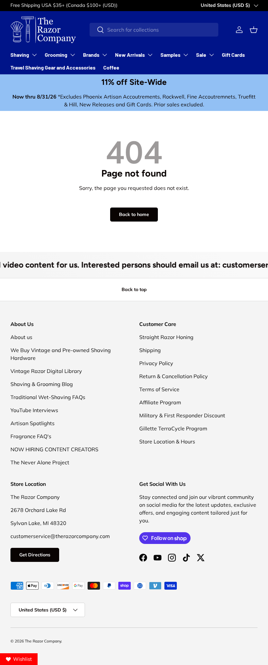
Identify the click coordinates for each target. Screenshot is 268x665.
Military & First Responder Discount (182, 415)
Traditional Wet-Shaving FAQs (47, 397)
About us (21, 337)
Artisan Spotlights (32, 423)
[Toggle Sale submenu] (211, 55)
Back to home (134, 214)
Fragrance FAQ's (30, 436)
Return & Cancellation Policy (173, 376)
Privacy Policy (156, 363)
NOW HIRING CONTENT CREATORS (54, 449)
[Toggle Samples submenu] (186, 55)
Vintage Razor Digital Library (46, 371)
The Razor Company (43, 641)
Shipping (150, 350)
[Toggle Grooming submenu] (72, 55)
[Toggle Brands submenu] (105, 55)
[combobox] (154, 30)
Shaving (19, 55)
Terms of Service (159, 389)
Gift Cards (233, 55)
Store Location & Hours (167, 441)
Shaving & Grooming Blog (41, 384)
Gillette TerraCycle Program (173, 428)
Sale (201, 55)
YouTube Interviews (34, 410)
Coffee (111, 67)
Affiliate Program (160, 402)
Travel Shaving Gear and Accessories (52, 67)
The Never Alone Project (39, 462)
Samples (170, 55)
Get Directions (34, 555)
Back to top (134, 289)
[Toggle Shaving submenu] (34, 55)
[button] (253, 30)
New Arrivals (130, 55)
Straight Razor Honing (166, 337)
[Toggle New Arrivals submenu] (150, 55)
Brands (91, 55)
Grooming (56, 55)
